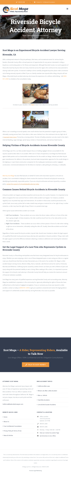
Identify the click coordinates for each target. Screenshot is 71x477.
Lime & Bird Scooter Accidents (47, 404)
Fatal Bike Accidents (44, 400)
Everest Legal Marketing (35, 470)
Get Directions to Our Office (48, 436)
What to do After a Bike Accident (47, 391)
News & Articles (8, 435)
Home (5, 417)
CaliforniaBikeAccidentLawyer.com (13, 404)
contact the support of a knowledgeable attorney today (22, 184)
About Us (6, 421)
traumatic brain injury (10, 137)
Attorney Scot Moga (8, 176)
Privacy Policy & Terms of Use (12, 431)
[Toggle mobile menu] (67, 9)
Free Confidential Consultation (13, 426)
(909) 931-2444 (24, 288)
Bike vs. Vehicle (42, 395)
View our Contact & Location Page (49, 433)
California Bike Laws (44, 386)
